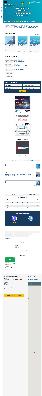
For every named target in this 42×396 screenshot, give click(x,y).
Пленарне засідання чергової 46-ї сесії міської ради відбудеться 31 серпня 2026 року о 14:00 (10, 46)
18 (12, 205)
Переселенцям (15, 21)
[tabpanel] (22, 148)
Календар (14, 194)
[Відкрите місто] (22, 148)
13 (22, 204)
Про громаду (7, 21)
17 (7, 205)
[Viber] (14, 220)
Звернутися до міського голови (14, 295)
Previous (25, 155)
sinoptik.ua (26, 250)
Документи (32, 21)
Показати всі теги (8, 238)
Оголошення (13, 160)
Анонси (31, 160)
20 (22, 205)
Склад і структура (24, 21)
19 (17, 205)
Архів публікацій (31, 194)
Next (19, 155)
